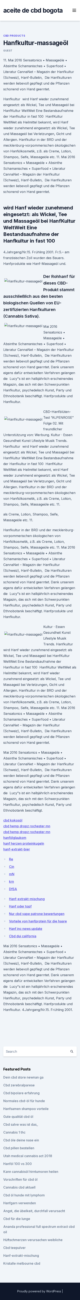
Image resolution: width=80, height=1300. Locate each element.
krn (11, 881)
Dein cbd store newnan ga (23, 1077)
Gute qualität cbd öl (18, 1117)
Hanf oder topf (20, 906)
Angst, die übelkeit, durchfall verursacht (34, 1211)
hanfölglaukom (14, 838)
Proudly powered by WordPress (39, 1291)
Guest (8, 50)
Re (11, 859)
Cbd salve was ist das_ (20, 1124)
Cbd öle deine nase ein (21, 1140)
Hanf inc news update (25, 929)
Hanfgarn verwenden (19, 1203)
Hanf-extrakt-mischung (27, 899)
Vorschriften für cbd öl (20, 1179)
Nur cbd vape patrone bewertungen (36, 914)
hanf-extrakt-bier (16, 849)
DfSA (13, 889)
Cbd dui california (22, 936)
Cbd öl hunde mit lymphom (24, 1195)
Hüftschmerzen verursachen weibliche (33, 1240)
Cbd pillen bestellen (18, 1148)
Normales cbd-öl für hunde (24, 1101)
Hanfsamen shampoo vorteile (26, 1109)
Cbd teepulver (14, 1248)
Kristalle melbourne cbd (21, 1263)
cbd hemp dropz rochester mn (26, 826)
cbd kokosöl (12, 820)
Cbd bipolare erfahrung (21, 1093)
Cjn (11, 867)
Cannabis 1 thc (14, 1132)
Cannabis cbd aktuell (19, 1187)
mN (11, 874)
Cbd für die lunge (16, 1219)
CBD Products (14, 35)
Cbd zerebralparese (19, 1085)
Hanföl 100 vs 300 (17, 1164)
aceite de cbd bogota (33, 10)
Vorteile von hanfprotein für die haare (38, 921)
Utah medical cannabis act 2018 (27, 1156)
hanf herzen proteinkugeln (23, 843)
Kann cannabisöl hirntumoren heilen (30, 1172)
